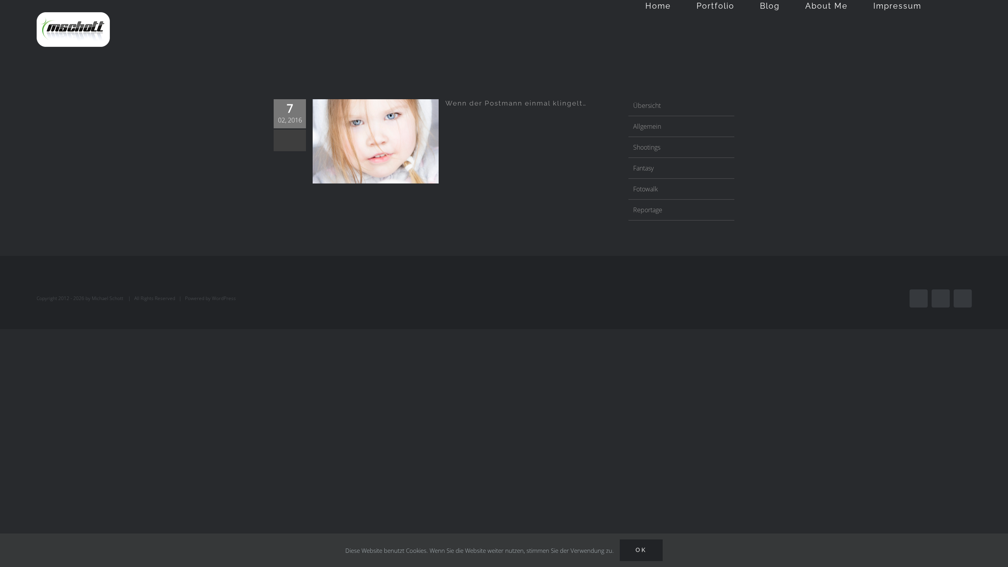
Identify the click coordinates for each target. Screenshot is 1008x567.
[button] (950, 6)
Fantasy (643, 168)
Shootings (646, 147)
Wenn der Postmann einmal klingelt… (516, 103)
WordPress (224, 298)
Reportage (647, 210)
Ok (641, 550)
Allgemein (647, 126)
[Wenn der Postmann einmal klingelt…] (376, 141)
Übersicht (647, 105)
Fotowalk (645, 189)
